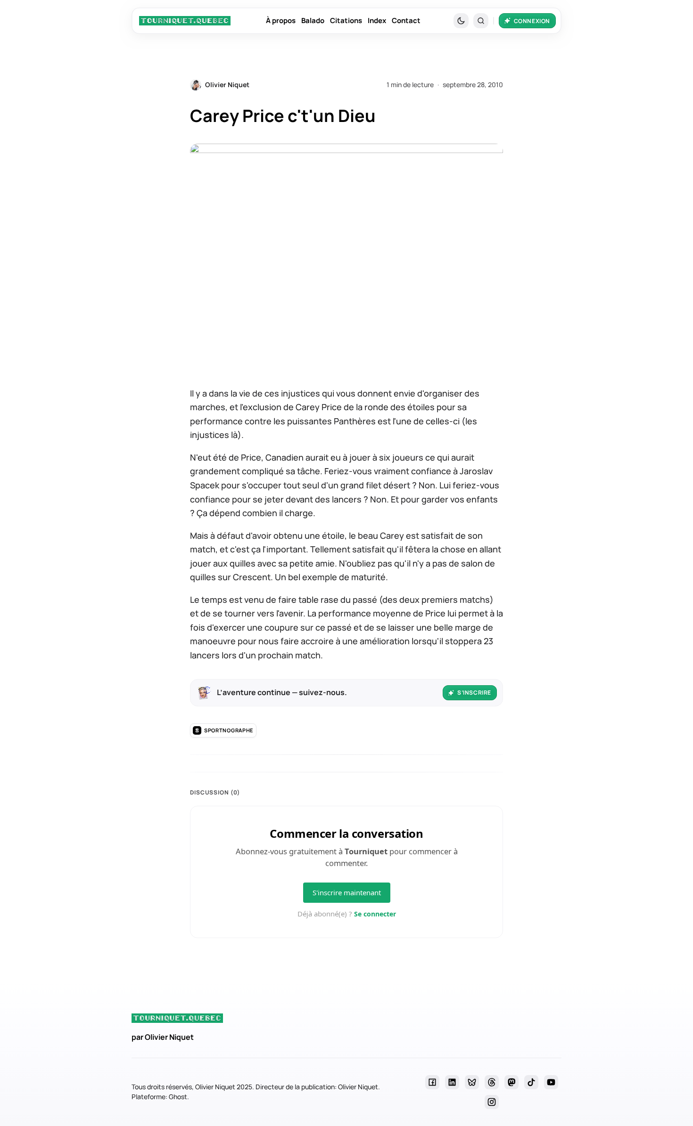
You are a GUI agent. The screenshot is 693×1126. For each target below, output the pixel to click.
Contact (406, 20)
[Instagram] (492, 1102)
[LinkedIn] (452, 1082)
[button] (480, 20)
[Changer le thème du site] (461, 20)
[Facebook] (432, 1082)
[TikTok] (531, 1082)
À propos (281, 20)
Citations (346, 20)
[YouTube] (551, 1082)
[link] (185, 20)
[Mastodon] (511, 1082)
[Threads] (492, 1082)
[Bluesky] (472, 1082)
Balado (312, 20)
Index (377, 20)
